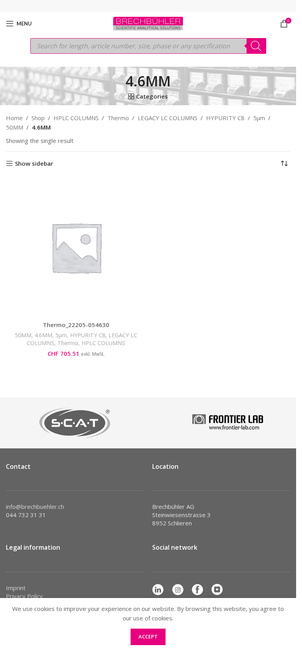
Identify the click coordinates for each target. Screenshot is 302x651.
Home (14, 118)
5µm (259, 118)
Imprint (16, 588)
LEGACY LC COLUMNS (167, 118)
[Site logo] (148, 23)
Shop (38, 118)
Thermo (118, 118)
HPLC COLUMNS (76, 118)
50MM (14, 127)
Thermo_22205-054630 (76, 325)
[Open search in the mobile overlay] (148, 46)
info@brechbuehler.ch (35, 506)
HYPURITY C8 (225, 118)
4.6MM (43, 335)
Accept (148, 636)
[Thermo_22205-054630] (76, 247)
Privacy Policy (24, 596)
